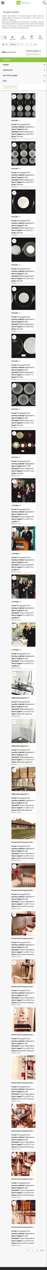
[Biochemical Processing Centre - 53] (23, 1116)
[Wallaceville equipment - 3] (23, 683)
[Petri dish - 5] (23, 298)
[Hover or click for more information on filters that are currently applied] (40, 51)
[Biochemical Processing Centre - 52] (23, 1164)
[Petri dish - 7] (23, 346)
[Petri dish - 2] (23, 153)
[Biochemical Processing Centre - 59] (23, 827)
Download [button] (13, 37)
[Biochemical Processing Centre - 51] (23, 1212)
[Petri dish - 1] (23, 105)
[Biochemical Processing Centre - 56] (23, 971)
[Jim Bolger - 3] (23, 586)
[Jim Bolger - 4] (23, 490)
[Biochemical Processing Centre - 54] (23, 1068)
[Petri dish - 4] (23, 250)
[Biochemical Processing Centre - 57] (23, 923)
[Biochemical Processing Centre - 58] (23, 875)
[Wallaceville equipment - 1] (23, 731)
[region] (23, 73)
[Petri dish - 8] (23, 442)
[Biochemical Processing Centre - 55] (23, 1019)
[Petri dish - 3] (23, 201)
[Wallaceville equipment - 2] (23, 779)
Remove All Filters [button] (33, 54)
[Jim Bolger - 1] (23, 538)
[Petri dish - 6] (23, 394)
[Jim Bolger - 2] (23, 635)
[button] (23, 37)
